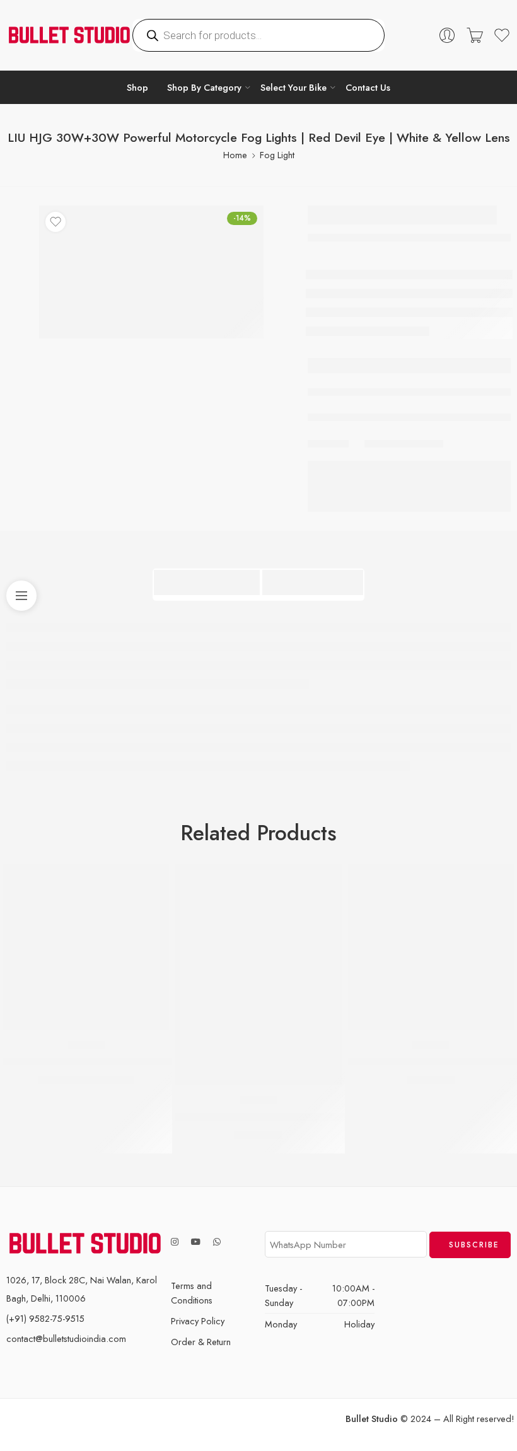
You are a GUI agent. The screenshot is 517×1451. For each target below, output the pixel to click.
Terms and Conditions (191, 1293)
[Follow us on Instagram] (174, 1242)
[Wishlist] (55, 222)
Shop (137, 87)
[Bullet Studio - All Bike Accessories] (69, 35)
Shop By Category (204, 87)
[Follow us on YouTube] (195, 1242)
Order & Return (201, 1341)
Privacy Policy (197, 1320)
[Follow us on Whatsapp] (217, 1242)
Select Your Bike (293, 87)
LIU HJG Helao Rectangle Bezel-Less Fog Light (282, 1117)
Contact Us (368, 87)
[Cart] (475, 35)
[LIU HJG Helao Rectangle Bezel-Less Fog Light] (258, 974)
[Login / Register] (447, 35)
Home (235, 154)
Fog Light (277, 154)
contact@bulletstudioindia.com (66, 1338)
